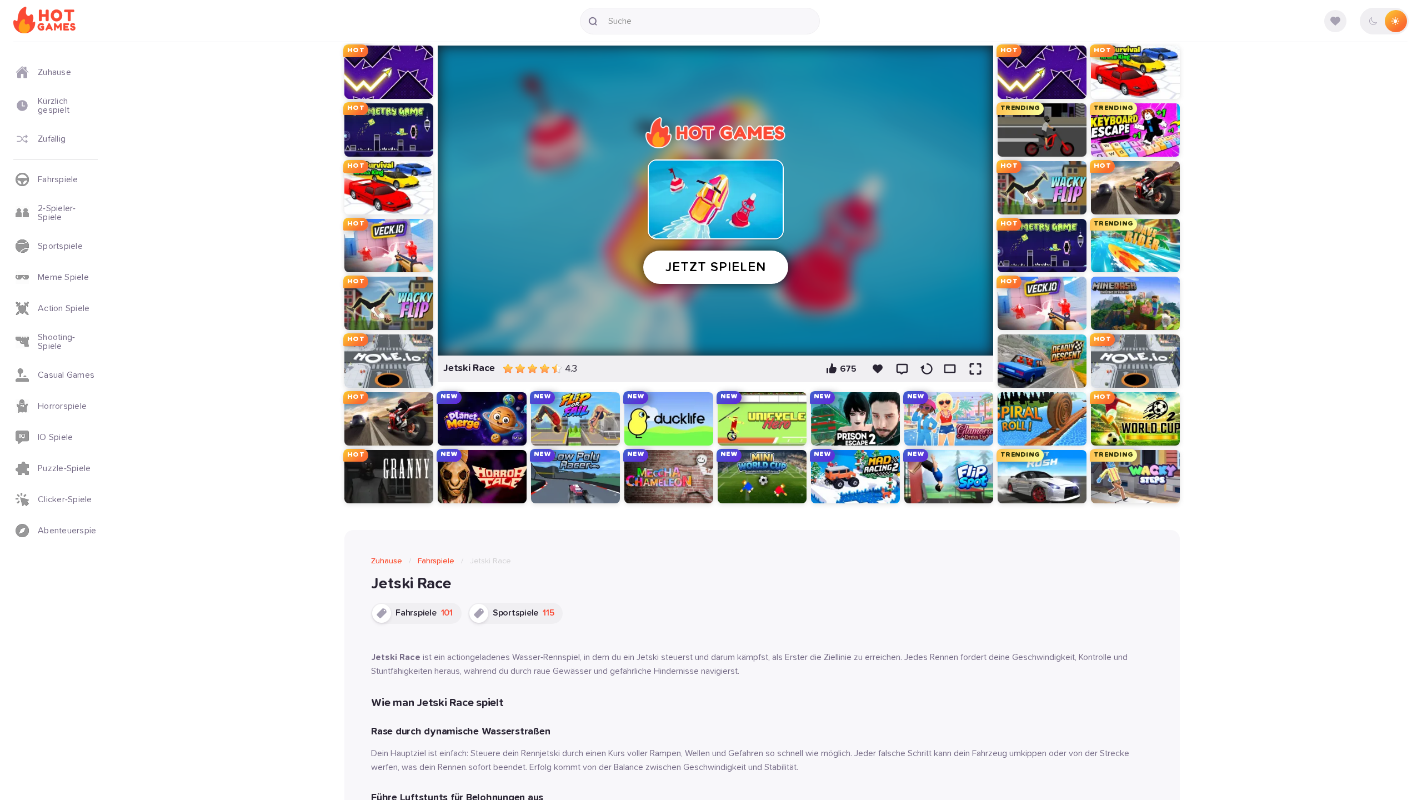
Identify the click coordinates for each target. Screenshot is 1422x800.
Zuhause (386, 561)
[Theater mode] (951, 369)
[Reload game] (926, 369)
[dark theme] (1373, 21)
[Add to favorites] (877, 369)
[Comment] (902, 369)
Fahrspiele (436, 561)
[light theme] (1395, 21)
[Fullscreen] (975, 369)
